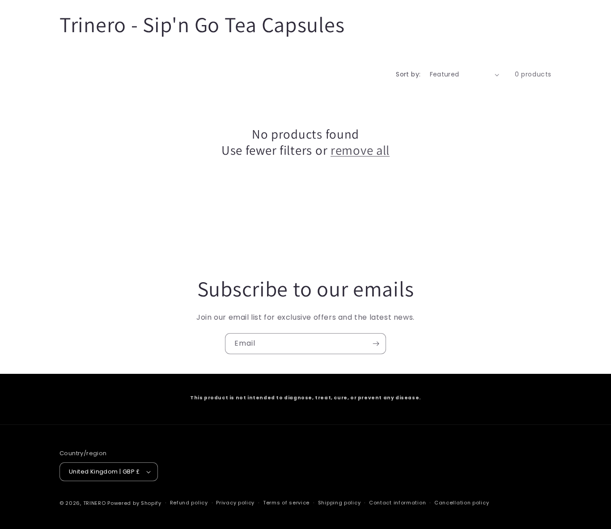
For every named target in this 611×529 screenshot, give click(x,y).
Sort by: (408, 74)
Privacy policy (235, 502)
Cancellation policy (461, 502)
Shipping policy (339, 502)
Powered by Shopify (134, 503)
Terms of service (286, 502)
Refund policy (189, 502)
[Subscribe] (376, 343)
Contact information (397, 502)
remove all (360, 150)
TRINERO (94, 503)
